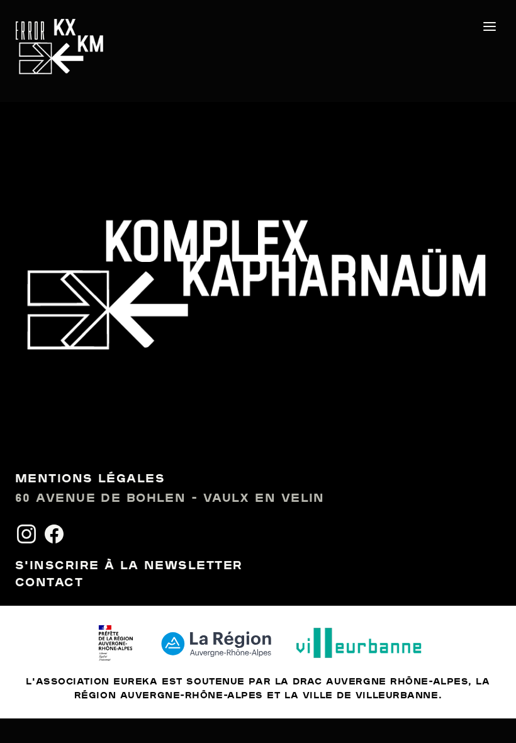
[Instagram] (26, 534)
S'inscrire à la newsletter (128, 566)
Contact (49, 583)
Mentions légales (90, 479)
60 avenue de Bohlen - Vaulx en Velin (170, 498)
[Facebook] (54, 534)
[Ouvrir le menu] (489, 26)
